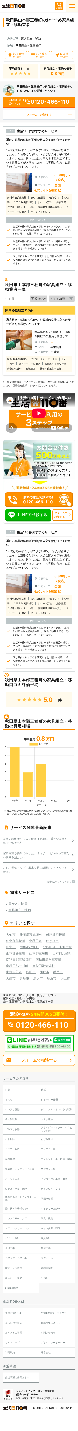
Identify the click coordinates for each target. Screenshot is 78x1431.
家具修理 (46, 1238)
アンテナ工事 (48, 1149)
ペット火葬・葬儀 (50, 1228)
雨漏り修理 (47, 1198)
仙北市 (11, 947)
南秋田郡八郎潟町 (48, 959)
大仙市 (11, 934)
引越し (44, 1277)
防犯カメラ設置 (13, 1267)
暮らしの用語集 (13, 1322)
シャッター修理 (49, 1099)
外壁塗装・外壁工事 (16, 1258)
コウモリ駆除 (12, 1149)
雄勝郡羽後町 (55, 934)
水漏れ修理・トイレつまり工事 (20, 1198)
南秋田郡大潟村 (43, 966)
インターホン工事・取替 (54, 1178)
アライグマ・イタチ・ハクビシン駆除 (56, 1129)
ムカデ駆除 (47, 1119)
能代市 (44, 972)
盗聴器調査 (47, 1267)
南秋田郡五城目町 (19, 959)
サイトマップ (12, 1342)
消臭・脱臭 (47, 1218)
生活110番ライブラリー (54, 1312)
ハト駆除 (10, 1139)
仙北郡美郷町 (15, 941)
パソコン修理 (12, 1238)
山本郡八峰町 (62, 953)
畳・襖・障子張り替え (17, 1208)
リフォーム (47, 1258)
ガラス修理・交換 (50, 1188)
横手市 (58, 972)
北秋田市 (35, 941)
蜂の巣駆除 (11, 1119)
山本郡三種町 (38, 953)
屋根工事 (10, 1248)
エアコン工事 (48, 1168)
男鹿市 (24, 978)
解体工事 (46, 1248)
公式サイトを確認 (45, 190)
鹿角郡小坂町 (29, 947)
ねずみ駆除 (47, 1139)
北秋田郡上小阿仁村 (57, 947)
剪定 (7, 1089)
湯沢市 (38, 978)
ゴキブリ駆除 (12, 1129)
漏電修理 (10, 1158)
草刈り (8, 1099)
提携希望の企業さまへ (17, 1377)
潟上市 (65, 978)
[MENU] (72, 6)
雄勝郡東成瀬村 (31, 934)
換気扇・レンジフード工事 (19, 1168)
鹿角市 (51, 978)
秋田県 (30, 998)
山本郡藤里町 (15, 953)
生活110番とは (13, 1312)
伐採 (43, 1089)
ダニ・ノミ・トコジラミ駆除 (56, 1109)
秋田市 (31, 972)
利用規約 (10, 1352)
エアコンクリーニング (17, 1228)
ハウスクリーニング (16, 1218)
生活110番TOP (12, 995)
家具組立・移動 (13, 998)
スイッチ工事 (12, 1178)
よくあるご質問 (13, 1332)
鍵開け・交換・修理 (16, 1188)
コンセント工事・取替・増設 (56, 1158)
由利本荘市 (14, 972)
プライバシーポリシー (53, 1342)
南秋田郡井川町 (17, 966)
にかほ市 (52, 941)
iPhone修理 (11, 1287)
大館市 (11, 978)
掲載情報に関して (50, 1322)
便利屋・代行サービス (40, 995)
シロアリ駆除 (12, 1109)
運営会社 (46, 1352)
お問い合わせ (48, 1332)
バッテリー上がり (50, 1208)
